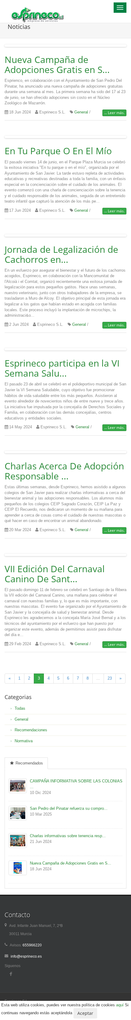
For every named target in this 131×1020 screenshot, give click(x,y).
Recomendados (28, 763)
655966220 (32, 945)
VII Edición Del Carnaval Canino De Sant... (55, 573)
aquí (120, 1005)
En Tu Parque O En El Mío (58, 150)
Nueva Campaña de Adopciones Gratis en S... (57, 64)
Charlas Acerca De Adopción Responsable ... (64, 471)
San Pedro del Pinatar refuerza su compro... (69, 808)
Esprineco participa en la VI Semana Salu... (62, 368)
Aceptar (85, 1013)
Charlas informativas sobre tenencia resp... (68, 836)
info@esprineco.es (26, 956)
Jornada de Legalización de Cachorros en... (61, 254)
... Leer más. (114, 112)
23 (110, 678)
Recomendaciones (31, 730)
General (81, 112)
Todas (20, 708)
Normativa (24, 741)
